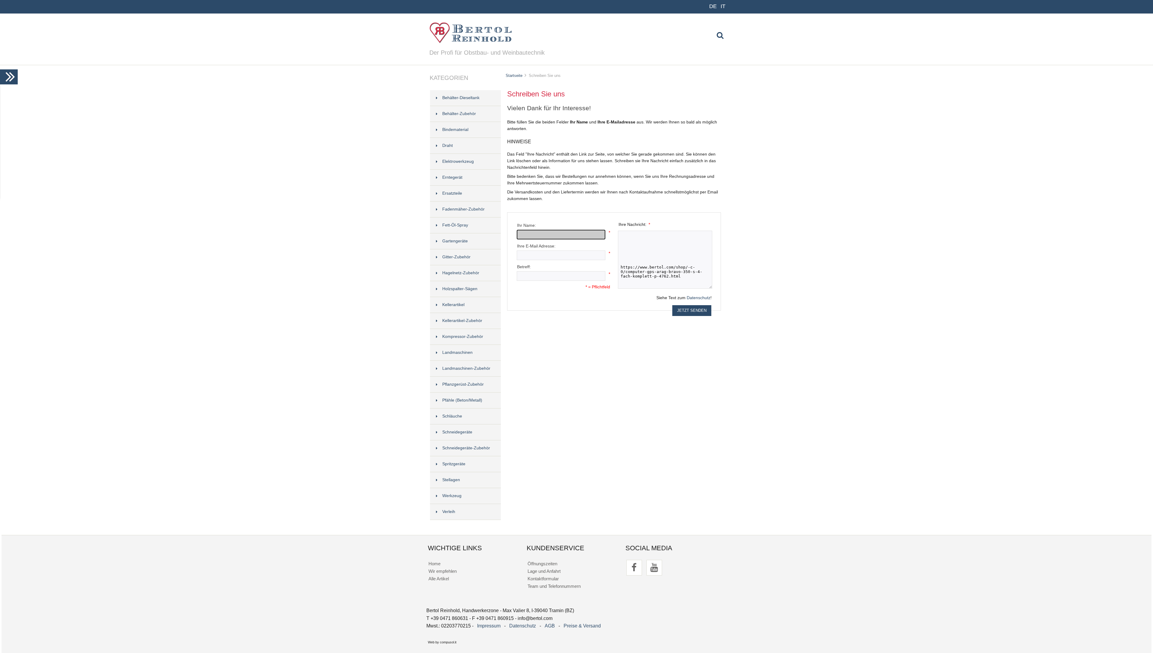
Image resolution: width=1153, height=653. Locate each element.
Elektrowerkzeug (458, 161)
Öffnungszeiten (542, 563)
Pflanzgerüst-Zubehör (463, 384)
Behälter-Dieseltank (461, 98)
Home (434, 563)
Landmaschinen (457, 352)
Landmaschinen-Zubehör (466, 368)
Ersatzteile (452, 193)
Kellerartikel (453, 304)
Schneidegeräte (457, 432)
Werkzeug (452, 496)
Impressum (489, 625)
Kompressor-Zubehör (462, 336)
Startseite (514, 75)
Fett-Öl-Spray (455, 225)
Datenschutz (698, 298)
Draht (447, 145)
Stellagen (451, 480)
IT (723, 6)
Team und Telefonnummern (554, 586)
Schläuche (452, 416)
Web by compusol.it (442, 642)
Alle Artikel (438, 578)
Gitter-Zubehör (456, 257)
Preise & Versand (582, 625)
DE (713, 6)
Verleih (448, 511)
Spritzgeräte (453, 464)
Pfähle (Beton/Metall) (462, 400)
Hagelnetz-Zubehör (460, 273)
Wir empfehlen (442, 571)
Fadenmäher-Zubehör (463, 209)
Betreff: (524, 267)
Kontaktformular (543, 578)
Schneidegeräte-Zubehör (466, 448)
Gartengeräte (455, 241)
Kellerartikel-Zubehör (462, 320)
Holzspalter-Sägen (459, 289)
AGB (550, 625)
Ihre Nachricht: (634, 224)
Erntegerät (452, 177)
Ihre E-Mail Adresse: (536, 246)
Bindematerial (455, 129)
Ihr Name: (526, 225)
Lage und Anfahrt (544, 571)
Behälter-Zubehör (459, 113)
